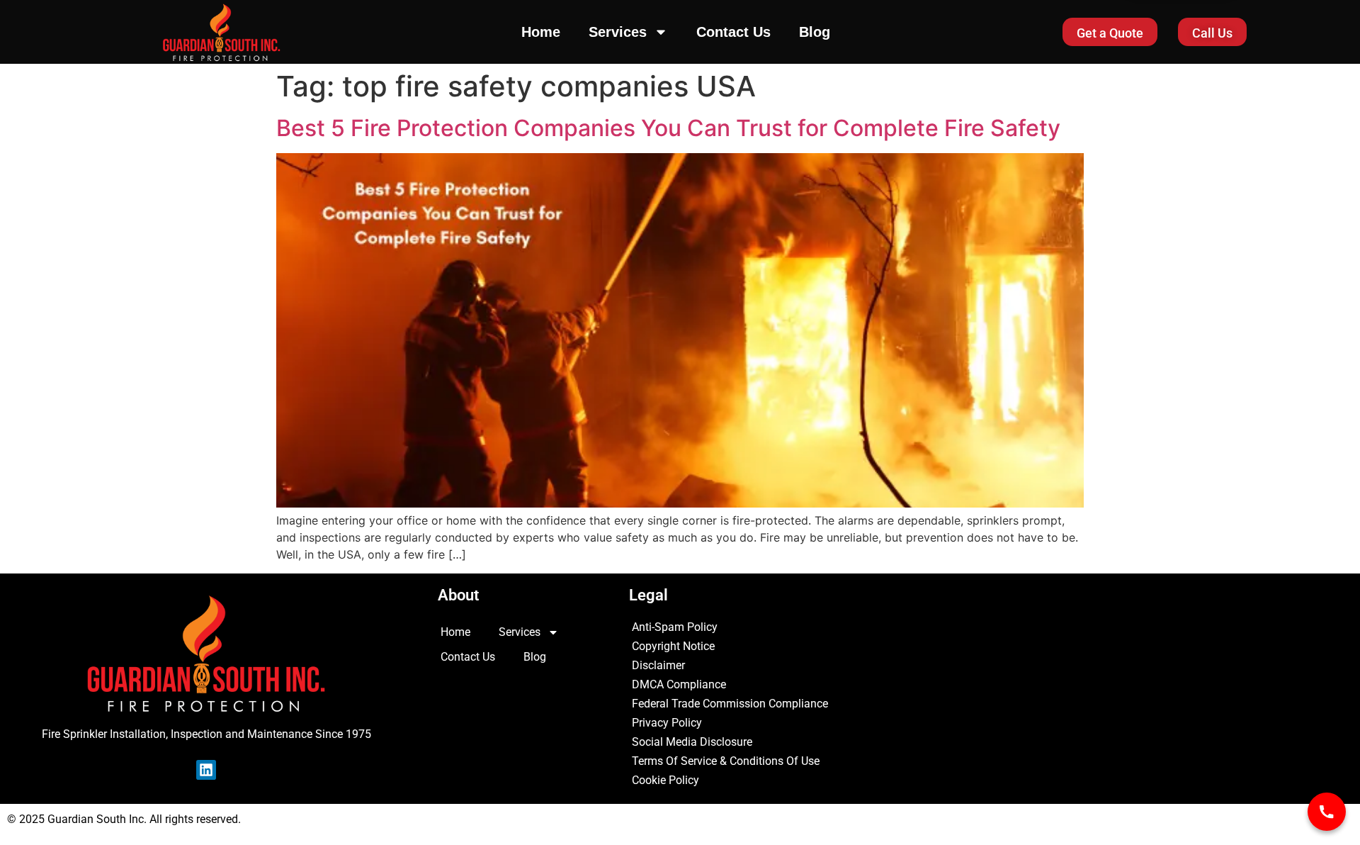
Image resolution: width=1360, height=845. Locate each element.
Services (618, 32)
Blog (814, 32)
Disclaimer (658, 665)
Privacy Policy (667, 722)
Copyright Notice (673, 646)
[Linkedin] (206, 770)
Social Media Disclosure (692, 742)
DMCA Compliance (679, 684)
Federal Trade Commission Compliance (730, 703)
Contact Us (733, 32)
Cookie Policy (665, 780)
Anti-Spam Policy (675, 627)
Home (540, 32)
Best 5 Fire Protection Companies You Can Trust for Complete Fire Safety (668, 128)
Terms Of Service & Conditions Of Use (726, 761)
